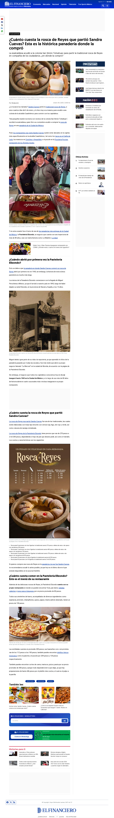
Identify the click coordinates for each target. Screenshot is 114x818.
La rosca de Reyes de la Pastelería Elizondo (25, 433)
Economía (37, 4)
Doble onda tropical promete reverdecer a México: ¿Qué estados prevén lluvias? (28, 763)
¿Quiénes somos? (42, 816)
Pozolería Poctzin (61, 140)
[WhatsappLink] (39, 735)
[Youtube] (109, 2)
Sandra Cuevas (33, 107)
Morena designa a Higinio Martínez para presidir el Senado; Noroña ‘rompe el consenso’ (60, 754)
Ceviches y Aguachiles (34, 140)
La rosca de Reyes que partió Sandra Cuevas (25, 421)
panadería (50, 681)
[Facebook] (104, 2)
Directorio (51, 816)
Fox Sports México (85, 4)
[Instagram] (107, 2)
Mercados (46, 4)
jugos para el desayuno (25, 591)
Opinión (64, 4)
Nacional (55, 4)
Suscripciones (60, 816)
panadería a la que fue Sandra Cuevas (55, 564)
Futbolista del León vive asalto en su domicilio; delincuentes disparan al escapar (94, 126)
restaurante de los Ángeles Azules (21, 143)
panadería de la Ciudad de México (31, 126)
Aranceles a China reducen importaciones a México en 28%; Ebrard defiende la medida (28, 754)
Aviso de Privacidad (71, 816)
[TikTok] (111, 2)
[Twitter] (106, 2)
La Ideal (55, 238)
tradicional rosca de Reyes (55, 107)
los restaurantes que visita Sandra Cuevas (28, 133)
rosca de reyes (41, 681)
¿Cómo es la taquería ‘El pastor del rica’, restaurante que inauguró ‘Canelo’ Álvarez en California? (54, 707)
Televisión (72, 4)
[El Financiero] (17, 4)
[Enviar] (65, 720)
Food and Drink (14, 34)
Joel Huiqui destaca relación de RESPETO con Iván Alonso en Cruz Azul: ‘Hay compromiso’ (95, 90)
